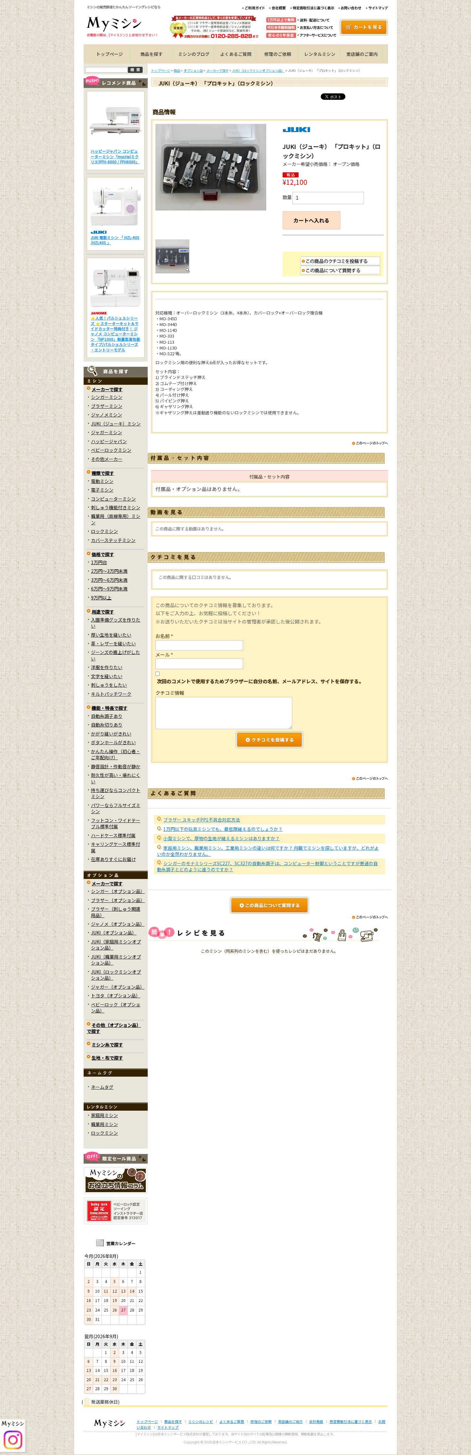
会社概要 (316, 1421)
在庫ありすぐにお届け (113, 859)
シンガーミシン (106, 397)
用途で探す (103, 611)
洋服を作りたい (106, 667)
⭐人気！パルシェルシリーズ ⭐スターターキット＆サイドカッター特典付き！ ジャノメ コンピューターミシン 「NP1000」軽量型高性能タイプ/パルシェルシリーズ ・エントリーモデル (115, 333)
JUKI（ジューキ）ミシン (116, 423)
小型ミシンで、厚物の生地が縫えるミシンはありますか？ (221, 838)
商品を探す (151, 54)
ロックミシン (104, 531)
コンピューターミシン (113, 498)
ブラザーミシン (106, 406)
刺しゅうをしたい (109, 685)
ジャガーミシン (106, 432)
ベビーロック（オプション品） (115, 1007)
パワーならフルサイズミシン (115, 808)
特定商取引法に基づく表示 (351, 1421)
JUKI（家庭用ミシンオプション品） (116, 944)
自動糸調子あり (106, 716)
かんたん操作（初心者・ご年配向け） (115, 754)
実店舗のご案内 (362, 54)
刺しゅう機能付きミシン (115, 507)
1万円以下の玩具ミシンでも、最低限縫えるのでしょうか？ (223, 829)
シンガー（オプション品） (118, 891)
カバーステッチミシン (113, 540)
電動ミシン (102, 481)
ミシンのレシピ (200, 1421)
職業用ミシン (104, 1124)
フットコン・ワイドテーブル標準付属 (115, 823)
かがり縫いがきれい (111, 733)
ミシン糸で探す (107, 1044)
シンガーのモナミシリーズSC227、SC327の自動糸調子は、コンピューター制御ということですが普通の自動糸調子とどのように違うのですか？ (267, 866)
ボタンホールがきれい (113, 742)
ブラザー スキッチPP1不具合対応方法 (201, 819)
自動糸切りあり (106, 724)
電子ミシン (102, 489)
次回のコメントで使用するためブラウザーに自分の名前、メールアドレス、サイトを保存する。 (260, 681)
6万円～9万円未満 (109, 588)
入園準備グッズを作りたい (115, 622)
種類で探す (103, 473)
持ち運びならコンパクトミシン (115, 793)
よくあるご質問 (236, 54)
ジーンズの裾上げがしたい (115, 655)
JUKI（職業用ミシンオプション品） (116, 959)
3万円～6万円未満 (109, 580)
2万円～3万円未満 (109, 571)
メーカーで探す (107, 389)
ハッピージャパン (109, 441)
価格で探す (103, 554)
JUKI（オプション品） (113, 932)
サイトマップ (167, 1427)
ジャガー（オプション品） (118, 987)
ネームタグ (102, 1087)
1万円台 (99, 562)
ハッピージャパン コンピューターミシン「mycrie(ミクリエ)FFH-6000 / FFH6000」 (115, 156)
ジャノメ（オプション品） (118, 924)
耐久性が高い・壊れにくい (115, 778)
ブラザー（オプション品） (118, 900)
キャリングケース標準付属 (115, 847)
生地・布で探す (107, 1058)
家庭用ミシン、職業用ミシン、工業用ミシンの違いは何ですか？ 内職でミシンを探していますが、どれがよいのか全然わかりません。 (268, 851)
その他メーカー (106, 459)
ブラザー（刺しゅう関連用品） (115, 912)
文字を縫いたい (106, 676)
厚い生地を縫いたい (111, 635)
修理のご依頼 (277, 54)
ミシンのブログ (194, 54)
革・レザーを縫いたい (113, 643)
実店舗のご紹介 (290, 1421)
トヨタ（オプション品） (115, 995)
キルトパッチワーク (111, 694)
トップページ (109, 54)
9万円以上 (101, 597)
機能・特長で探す (110, 708)
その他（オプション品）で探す (114, 1028)
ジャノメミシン (106, 414)
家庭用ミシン (104, 1115)
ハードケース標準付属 (113, 835)
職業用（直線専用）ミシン (115, 519)
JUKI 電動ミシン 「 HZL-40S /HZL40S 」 (115, 240)
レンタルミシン (319, 54)
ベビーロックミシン (111, 450)
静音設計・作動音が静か (115, 766)
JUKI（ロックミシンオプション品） (116, 975)
